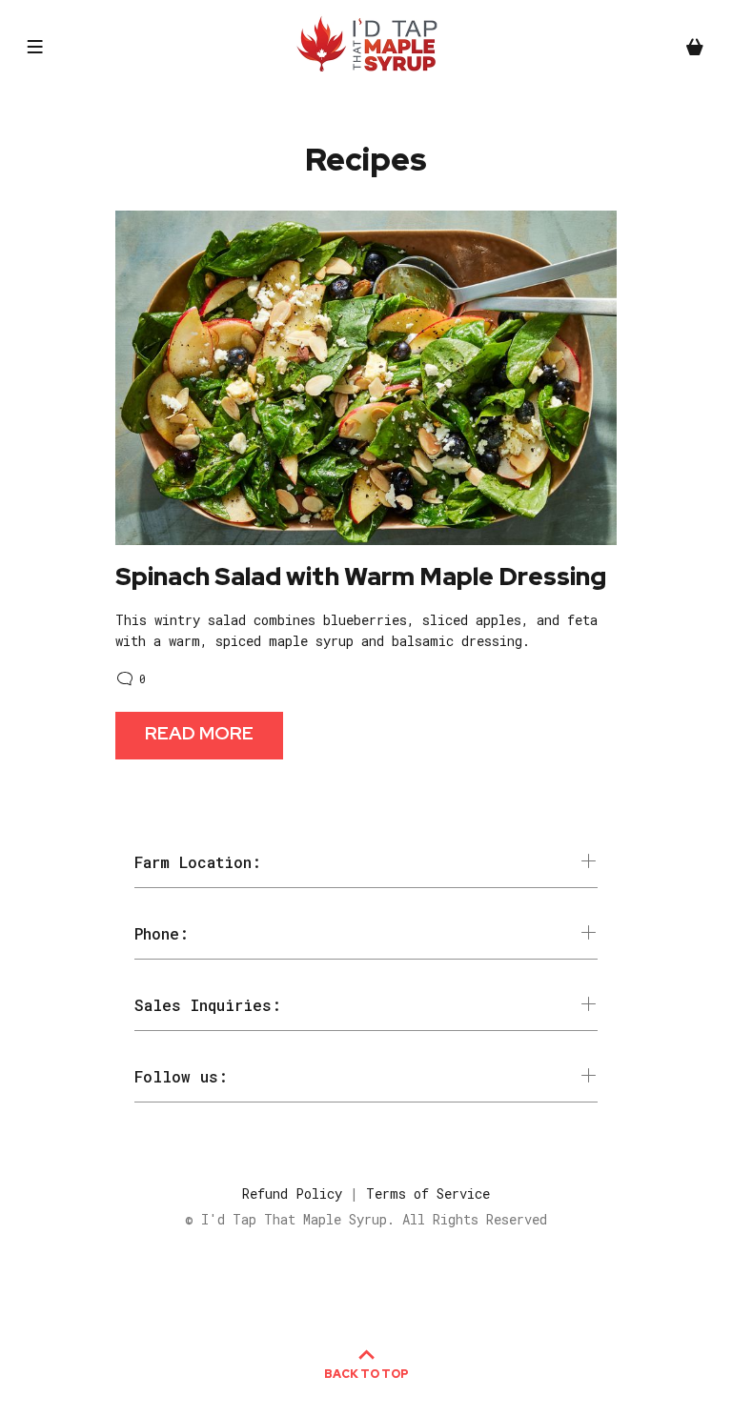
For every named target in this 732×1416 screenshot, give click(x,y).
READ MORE (199, 733)
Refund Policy (292, 1193)
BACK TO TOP (366, 1374)
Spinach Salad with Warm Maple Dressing (360, 576)
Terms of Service (428, 1193)
